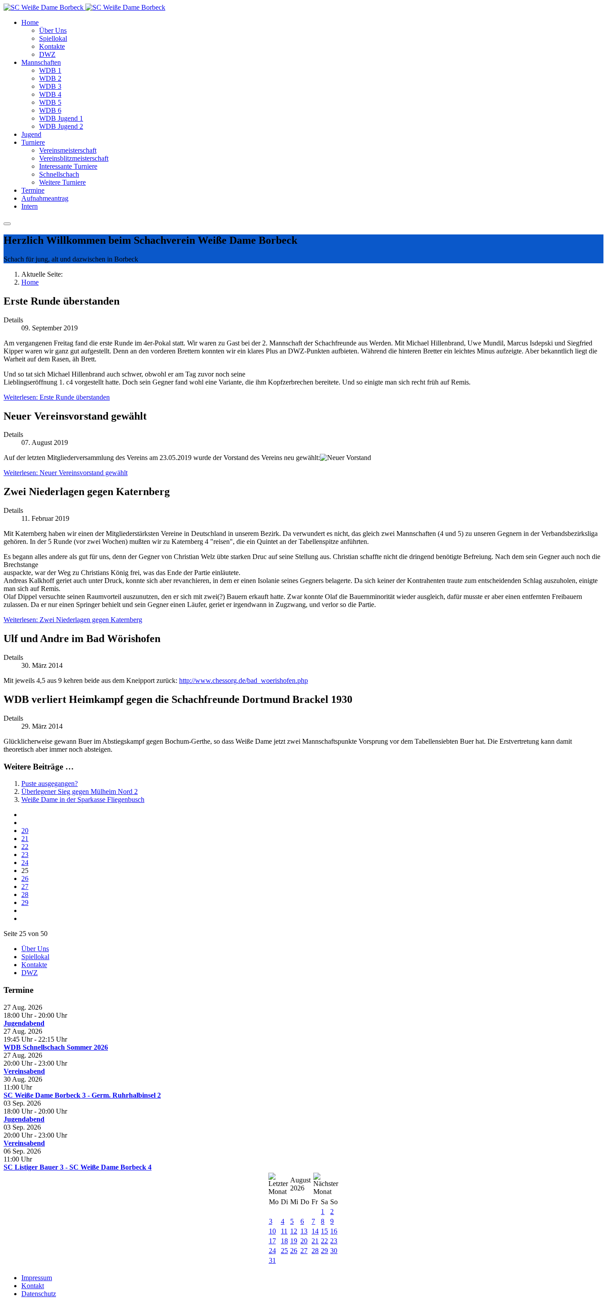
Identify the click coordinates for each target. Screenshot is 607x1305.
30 (333, 1250)
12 (293, 1231)
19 (293, 1241)
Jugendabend (24, 1023)
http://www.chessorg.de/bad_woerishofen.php (243, 680)
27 (24, 886)
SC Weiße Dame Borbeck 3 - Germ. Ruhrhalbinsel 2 (82, 1095)
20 (24, 830)
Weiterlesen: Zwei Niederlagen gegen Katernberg (73, 619)
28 (24, 894)
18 (284, 1241)
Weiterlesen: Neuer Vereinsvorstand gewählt (66, 472)
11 (284, 1231)
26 (24, 878)
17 (272, 1241)
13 (303, 1231)
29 (24, 902)
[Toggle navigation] (7, 223)
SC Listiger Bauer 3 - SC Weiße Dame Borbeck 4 (78, 1167)
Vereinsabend (24, 1071)
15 (324, 1231)
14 (315, 1231)
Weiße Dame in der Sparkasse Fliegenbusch (82, 799)
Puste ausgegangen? (49, 783)
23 (24, 854)
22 (24, 846)
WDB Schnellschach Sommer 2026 (56, 1047)
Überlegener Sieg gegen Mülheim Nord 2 (79, 791)
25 (284, 1250)
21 (24, 838)
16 (333, 1231)
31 (272, 1260)
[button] (30, 22)
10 (272, 1231)
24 (24, 862)
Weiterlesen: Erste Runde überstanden (57, 397)
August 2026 (300, 1184)
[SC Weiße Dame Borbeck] (84, 7)
